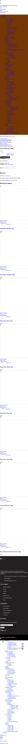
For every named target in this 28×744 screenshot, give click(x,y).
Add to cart (10, 154)
